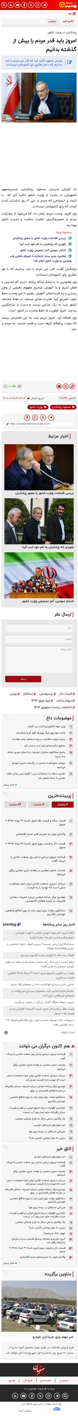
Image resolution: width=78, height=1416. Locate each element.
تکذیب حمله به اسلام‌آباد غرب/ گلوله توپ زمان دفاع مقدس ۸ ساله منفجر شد (36, 776)
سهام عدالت (64, 701)
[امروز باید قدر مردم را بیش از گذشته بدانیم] (51, 418)
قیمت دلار (65, 694)
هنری (12, 1381)
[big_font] (19, 386)
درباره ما (51, 1388)
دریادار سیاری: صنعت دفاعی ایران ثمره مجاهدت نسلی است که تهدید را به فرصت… (37, 886)
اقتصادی (46, 1381)
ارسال (23, 679)
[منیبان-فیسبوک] (24, 5)
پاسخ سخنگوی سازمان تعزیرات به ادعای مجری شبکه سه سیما (36, 754)
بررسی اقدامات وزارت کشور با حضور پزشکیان (39, 238)
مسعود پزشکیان (61, 407)
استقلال (28, 694)
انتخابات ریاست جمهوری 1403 (53, 707)
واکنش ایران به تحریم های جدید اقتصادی (40, 834)
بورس (13, 694)
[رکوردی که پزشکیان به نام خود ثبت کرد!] (39, 521)
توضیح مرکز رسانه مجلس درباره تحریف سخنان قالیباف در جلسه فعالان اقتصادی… (37, 899)
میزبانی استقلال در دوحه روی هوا (47, 1131)
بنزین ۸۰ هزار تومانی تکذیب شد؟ (47, 1138)
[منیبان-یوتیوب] (17, 5)
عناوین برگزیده (58, 1274)
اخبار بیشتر (8, 785)
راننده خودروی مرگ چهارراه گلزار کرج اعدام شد (40, 733)
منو (70, 13)
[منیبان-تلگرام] (44, 5)
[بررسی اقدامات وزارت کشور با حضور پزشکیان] (39, 467)
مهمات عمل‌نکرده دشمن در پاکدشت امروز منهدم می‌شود (38, 765)
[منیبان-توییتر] (31, 5)
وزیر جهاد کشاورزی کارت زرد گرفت (46, 726)
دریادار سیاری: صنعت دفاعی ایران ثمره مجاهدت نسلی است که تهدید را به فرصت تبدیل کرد (36, 1078)
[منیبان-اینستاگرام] (38, 5)
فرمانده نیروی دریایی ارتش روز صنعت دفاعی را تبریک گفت (36, 1056)
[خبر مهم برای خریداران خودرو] (39, 1306)
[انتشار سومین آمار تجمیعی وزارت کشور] (39, 575)
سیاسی (64, 1381)
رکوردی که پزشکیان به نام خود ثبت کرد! (42, 244)
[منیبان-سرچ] (65, 1396)
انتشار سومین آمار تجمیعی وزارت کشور (43, 250)
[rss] (11, 5)
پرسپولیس (46, 694)
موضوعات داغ (58, 718)
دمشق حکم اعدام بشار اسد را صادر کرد (44, 745)
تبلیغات (40, 1388)
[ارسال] (59, 386)
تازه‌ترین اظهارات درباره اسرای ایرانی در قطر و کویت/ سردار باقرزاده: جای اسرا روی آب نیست (37, 1110)
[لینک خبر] (72, 386)
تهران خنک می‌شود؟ (54, 1233)
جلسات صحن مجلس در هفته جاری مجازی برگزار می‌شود (39, 1067)
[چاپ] (66, 386)
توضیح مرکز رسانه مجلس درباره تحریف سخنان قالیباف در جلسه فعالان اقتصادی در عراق (35, 1088)
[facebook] (27, 418)
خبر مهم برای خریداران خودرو (49, 1125)
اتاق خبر (63, 1149)
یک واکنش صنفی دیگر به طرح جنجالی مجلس (40, 1119)
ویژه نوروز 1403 (41, 701)
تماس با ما (29, 1388)
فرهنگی (28, 1381)
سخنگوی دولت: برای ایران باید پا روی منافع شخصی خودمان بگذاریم (37, 1099)
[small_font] (5, 386)
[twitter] (43, 418)
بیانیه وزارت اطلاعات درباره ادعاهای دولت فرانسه (38, 739)
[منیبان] (68, 5)
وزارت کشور (35, 407)
